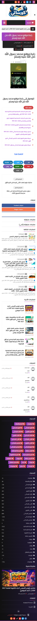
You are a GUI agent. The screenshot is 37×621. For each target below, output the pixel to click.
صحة (23, 462)
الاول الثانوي (29, 431)
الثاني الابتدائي (28, 439)
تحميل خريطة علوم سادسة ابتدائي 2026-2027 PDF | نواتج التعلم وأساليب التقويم (17, 132)
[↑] (18, 611)
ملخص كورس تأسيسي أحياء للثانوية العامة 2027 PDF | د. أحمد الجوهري (15, 308)
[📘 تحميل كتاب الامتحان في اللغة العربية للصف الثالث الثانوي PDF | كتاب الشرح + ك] (32, 261)
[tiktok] (21, 2)
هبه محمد (27, 368)
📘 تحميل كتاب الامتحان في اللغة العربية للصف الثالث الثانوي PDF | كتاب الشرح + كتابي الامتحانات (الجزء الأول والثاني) (15, 263)
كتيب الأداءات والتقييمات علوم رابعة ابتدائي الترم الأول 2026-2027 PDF (15, 319)
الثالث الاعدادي (28, 435)
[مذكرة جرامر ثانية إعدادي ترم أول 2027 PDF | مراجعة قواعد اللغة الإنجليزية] (29, 341)
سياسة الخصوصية (28, 603)
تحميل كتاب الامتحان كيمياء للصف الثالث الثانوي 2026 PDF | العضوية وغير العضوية (14, 250)
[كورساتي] (18, 11)
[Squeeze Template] (28, 615)
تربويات (18, 458)
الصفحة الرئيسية (28, 46)
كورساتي (9, 615)
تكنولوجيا (9, 458)
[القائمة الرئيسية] (4, 22)
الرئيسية (29, 23)
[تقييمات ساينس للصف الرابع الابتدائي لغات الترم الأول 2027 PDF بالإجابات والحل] (29, 330)
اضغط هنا (18, 154)
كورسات (30, 466)
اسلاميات (30, 424)
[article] (18, 180)
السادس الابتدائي (15, 447)
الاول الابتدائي (28, 428)
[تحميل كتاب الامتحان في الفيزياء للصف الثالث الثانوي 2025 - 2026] (32, 289)
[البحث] (3, 2)
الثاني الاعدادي (16, 439)
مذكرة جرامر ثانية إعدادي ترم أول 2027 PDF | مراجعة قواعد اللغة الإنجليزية (14, 341)
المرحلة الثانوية (14, 454)
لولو (28, 377)
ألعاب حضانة (29, 451)
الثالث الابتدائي (17, 431)
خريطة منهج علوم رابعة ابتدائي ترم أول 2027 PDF (18, 145)
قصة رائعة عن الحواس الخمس (18, 236)
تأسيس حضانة (28, 458)
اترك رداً (26, 373)
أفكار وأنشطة (19, 424)
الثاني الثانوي (28, 443)
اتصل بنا (31, 607)
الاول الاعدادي (16, 428)
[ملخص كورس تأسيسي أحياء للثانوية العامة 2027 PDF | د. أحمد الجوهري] (29, 308)
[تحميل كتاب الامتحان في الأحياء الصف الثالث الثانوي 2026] (32, 276)
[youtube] (24, 2)
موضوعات (18, 46)
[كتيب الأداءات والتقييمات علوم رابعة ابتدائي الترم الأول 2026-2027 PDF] (29, 319)
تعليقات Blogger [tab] (18, 209)
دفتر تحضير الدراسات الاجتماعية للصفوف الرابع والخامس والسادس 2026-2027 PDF (19, 119)
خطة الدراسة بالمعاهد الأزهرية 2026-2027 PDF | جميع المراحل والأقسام (18, 126)
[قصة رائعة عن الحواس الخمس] (32, 236)
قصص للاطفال (13, 462)
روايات (30, 462)
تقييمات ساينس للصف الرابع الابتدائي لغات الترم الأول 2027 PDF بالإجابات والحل (15, 330)
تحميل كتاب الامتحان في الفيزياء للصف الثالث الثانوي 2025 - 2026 (15, 290)
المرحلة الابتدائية (16, 451)
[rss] (16, 2)
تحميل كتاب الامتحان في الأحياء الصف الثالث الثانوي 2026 (16, 277)
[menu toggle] (34, 2)
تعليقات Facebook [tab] (18, 205)
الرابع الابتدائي (28, 447)
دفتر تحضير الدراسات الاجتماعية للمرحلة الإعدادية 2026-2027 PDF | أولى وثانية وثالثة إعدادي (18, 112)
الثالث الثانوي (16, 435)
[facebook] (30, 2)
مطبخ (21, 466)
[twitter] (27, 2)
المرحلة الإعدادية (27, 454)
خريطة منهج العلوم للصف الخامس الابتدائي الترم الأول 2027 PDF (18, 139)
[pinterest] (18, 2)
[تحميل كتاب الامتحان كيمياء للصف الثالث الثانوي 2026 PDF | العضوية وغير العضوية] (32, 249)
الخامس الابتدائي (16, 443)
